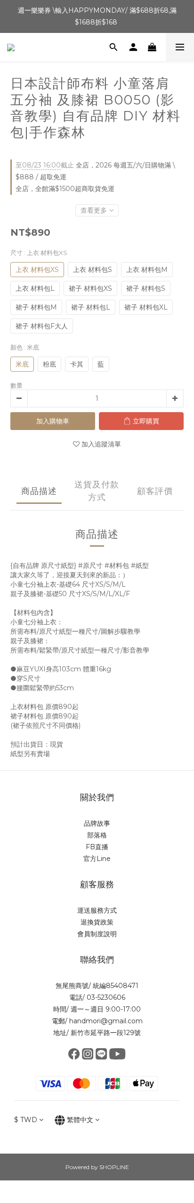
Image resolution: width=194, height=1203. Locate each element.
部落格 (97, 835)
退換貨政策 (97, 922)
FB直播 (97, 847)
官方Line (97, 858)
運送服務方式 (97, 910)
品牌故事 (97, 823)
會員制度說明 (97, 934)
